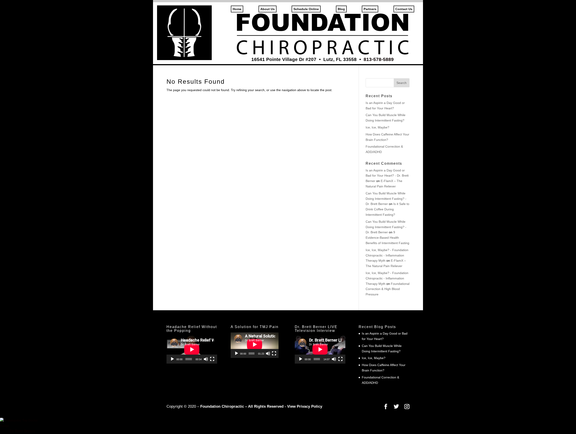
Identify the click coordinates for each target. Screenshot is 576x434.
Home (237, 9)
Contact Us (403, 9)
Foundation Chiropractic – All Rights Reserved (242, 406)
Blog (341, 9)
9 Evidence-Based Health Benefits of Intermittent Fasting (387, 237)
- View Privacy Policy (303, 406)
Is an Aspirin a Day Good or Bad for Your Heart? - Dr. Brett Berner (387, 176)
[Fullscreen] (212, 359)
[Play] (172, 359)
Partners (370, 9)
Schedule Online (306, 9)
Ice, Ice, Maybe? (377, 127)
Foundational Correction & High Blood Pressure (388, 289)
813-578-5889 (379, 59)
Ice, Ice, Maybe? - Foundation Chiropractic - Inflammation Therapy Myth (387, 255)
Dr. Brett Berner (22, 431)
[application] (191, 349)
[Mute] (206, 359)
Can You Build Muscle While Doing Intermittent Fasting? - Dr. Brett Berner (386, 198)
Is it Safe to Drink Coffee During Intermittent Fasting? (387, 209)
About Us (267, 9)
